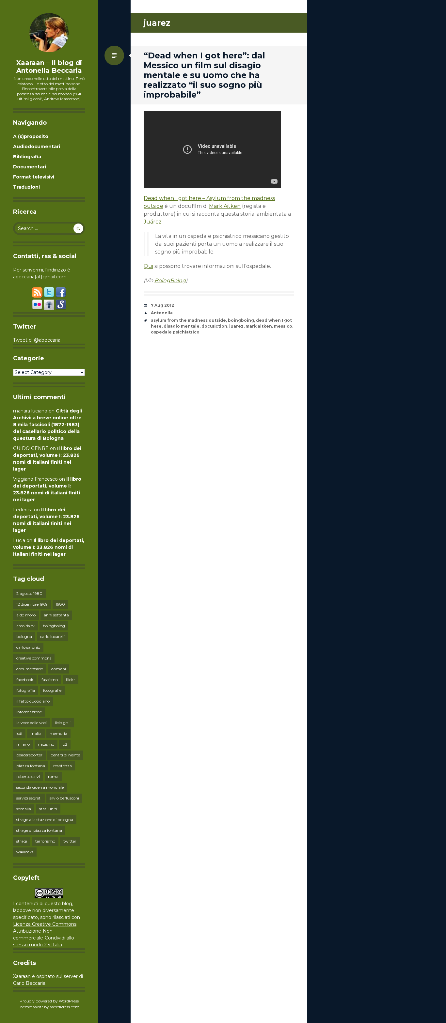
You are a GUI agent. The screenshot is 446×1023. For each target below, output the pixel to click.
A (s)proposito (30, 136)
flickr (70, 679)
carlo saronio (28, 647)
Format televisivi (33, 177)
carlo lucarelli (52, 636)
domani (58, 668)
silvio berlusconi (64, 798)
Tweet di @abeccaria (36, 340)
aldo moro (26, 614)
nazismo (46, 744)
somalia (23, 808)
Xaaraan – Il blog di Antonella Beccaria (49, 66)
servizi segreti (28, 798)
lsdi (19, 733)
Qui (148, 266)
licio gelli (63, 722)
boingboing (54, 625)
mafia (35, 733)
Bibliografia (27, 157)
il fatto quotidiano (33, 701)
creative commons (33, 658)
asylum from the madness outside (188, 320)
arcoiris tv (25, 625)
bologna (24, 636)
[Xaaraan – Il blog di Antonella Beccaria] (49, 32)
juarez (236, 326)
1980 (60, 604)
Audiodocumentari (36, 146)
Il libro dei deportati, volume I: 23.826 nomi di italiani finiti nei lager (48, 547)
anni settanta (56, 614)
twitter (69, 841)
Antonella (162, 312)
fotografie (52, 690)
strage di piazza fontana (39, 830)
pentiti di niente (65, 754)
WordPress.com (64, 1006)
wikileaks (24, 851)
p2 (64, 744)
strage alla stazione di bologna (44, 819)
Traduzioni (26, 187)
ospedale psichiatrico (175, 332)
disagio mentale (181, 326)
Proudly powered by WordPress (49, 1001)
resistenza (62, 765)
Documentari (29, 167)
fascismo (49, 679)
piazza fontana (30, 765)
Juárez (153, 222)
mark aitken (259, 326)
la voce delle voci (31, 722)
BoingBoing (170, 280)
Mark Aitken (225, 206)
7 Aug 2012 (162, 305)
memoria (58, 733)
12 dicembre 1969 (32, 604)
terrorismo (45, 841)
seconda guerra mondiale (40, 787)
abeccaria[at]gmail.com (40, 277)
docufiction (214, 326)
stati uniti (48, 808)
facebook (24, 679)
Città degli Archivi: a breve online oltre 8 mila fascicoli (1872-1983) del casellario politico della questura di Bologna (47, 424)
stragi (21, 841)
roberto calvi (28, 776)
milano (23, 744)
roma (53, 776)
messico (283, 326)
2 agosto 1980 (29, 593)
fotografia (25, 690)
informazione (29, 711)
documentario (29, 668)
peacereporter (29, 754)
